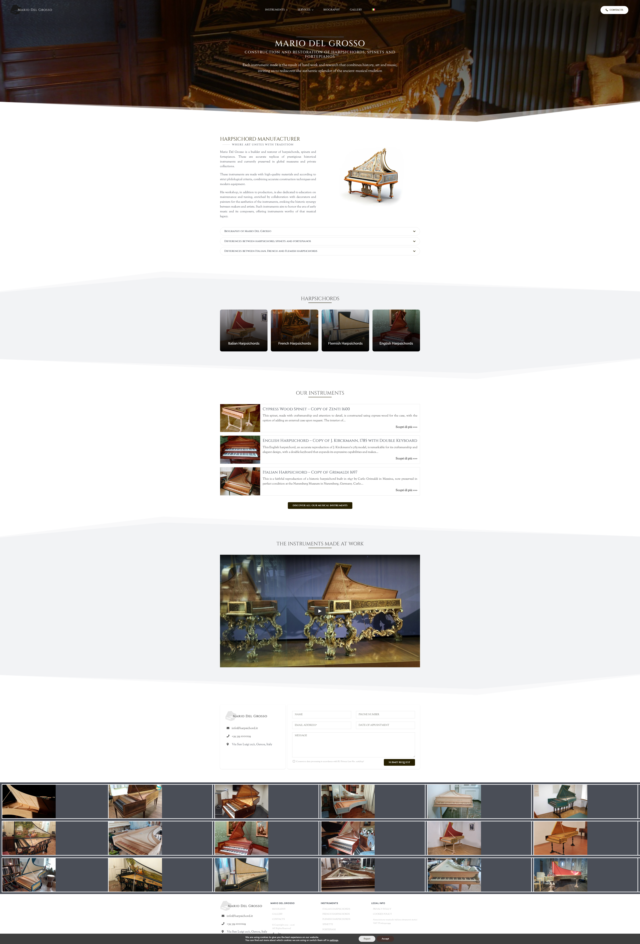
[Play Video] (320, 611)
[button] (320, 231)
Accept (385, 938)
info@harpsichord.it (245, 728)
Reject (367, 938)
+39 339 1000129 (241, 736)
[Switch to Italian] (373, 10)
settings (334, 940)
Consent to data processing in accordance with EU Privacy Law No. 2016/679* (330, 761)
